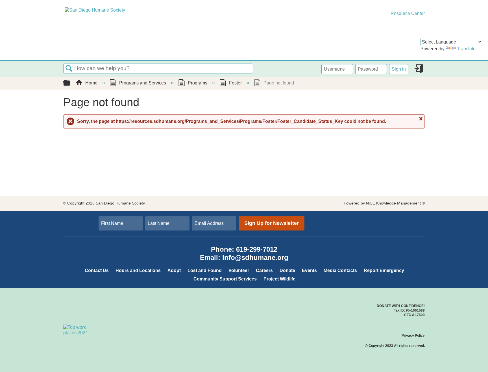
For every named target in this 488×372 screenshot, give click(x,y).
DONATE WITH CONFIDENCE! (401, 306)
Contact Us (97, 270)
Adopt (174, 270)
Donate (287, 270)
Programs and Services (142, 83)
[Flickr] (389, 224)
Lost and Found (205, 270)
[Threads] (389, 218)
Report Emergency (384, 270)
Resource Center (407, 13)
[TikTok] (383, 218)
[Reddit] (383, 224)
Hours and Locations (138, 270)
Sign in (399, 69)
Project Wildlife (279, 279)
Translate (466, 48)
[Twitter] (376, 218)
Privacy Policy (413, 336)
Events (309, 270)
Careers (264, 270)
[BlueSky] (386, 224)
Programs (197, 83)
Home (91, 83)
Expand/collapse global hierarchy (70, 83)
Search (69, 68)
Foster (235, 83)
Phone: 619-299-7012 (244, 249)
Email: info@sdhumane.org (244, 257)
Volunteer (238, 270)
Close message (420, 118)
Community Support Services (225, 279)
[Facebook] (379, 218)
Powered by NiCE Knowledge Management (384, 203)
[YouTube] (379, 224)
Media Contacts (340, 270)
